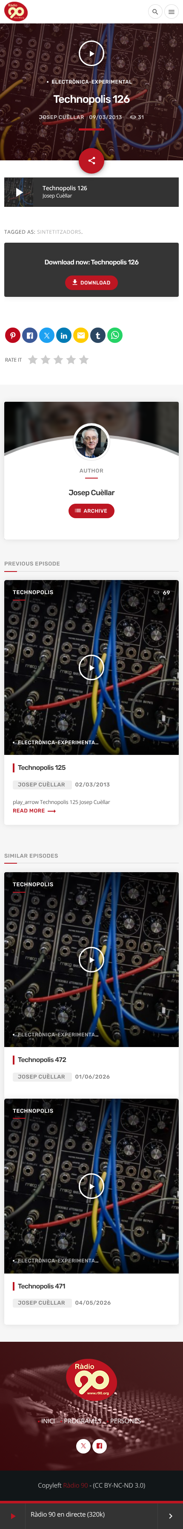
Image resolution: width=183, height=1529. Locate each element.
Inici (48, 1421)
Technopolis (33, 592)
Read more (35, 811)
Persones (125, 1421)
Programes (82, 1421)
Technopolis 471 (41, 1286)
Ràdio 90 (75, 1485)
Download (91, 282)
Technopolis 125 (42, 767)
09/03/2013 (105, 117)
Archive (90, 510)
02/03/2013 (92, 785)
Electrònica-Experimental (92, 82)
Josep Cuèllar (61, 117)
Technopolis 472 (42, 1060)
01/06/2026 (92, 1077)
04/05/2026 (93, 1303)
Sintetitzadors (59, 231)
